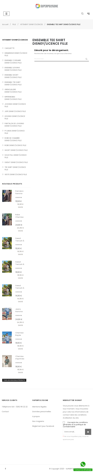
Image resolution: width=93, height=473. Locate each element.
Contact (5, 411)
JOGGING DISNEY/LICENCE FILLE (15, 105)
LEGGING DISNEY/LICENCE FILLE (15, 117)
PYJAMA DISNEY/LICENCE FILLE (15, 132)
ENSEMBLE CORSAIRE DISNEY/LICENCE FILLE (13, 61)
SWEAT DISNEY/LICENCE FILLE (16, 162)
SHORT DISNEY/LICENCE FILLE (16, 150)
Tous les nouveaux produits (14, 380)
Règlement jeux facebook (43, 426)
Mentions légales (39, 406)
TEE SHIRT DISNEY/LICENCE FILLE (15, 168)
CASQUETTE (9, 48)
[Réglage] (87, 13)
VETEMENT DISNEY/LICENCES (15, 40)
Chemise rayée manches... (20, 335)
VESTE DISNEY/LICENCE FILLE (16, 174)
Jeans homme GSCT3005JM (20, 311)
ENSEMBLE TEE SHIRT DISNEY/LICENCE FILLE (13, 83)
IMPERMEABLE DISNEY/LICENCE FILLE (13, 98)
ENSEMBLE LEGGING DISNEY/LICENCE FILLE (13, 68)
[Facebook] (5, 469)
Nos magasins (38, 421)
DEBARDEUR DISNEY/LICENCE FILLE (16, 54)
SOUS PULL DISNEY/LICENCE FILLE (16, 156)
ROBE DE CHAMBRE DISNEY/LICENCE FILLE (13, 139)
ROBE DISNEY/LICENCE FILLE (15, 145)
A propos (36, 416)
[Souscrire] (88, 432)
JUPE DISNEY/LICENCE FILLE (15, 111)
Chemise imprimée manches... (20, 358)
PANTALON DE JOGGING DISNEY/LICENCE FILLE (14, 124)
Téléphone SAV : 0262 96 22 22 (14, 406)
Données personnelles (41, 411)
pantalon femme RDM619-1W (20, 193)
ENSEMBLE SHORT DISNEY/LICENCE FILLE (13, 76)
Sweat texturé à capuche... (20, 240)
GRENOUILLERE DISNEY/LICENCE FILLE (13, 90)
